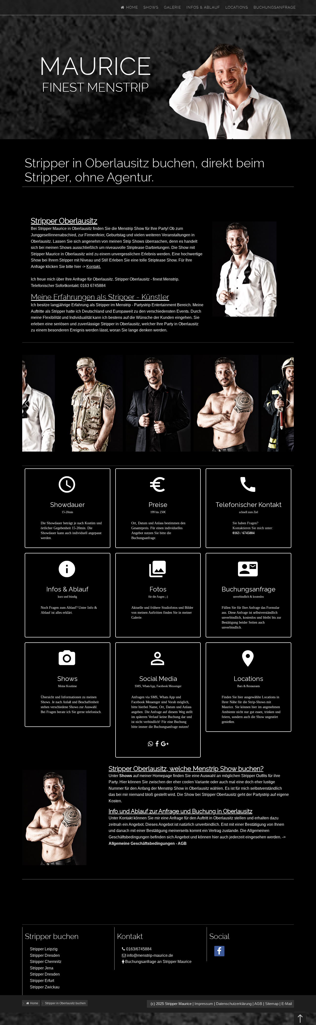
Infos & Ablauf (203, 7)
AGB (258, 1004)
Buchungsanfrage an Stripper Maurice (158, 962)
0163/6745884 (138, 949)
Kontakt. (93, 266)
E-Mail (286, 1004)
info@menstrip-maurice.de (149, 955)
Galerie (172, 7)
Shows (150, 7)
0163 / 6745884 (244, 533)
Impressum (204, 1004)
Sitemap (271, 1004)
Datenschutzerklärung (234, 1004)
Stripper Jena (41, 968)
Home (131, 7)
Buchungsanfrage (275, 7)
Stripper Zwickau (44, 987)
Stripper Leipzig (44, 949)
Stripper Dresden (45, 955)
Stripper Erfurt (42, 981)
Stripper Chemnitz (45, 962)
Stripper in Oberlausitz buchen (65, 1003)
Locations (236, 7)
